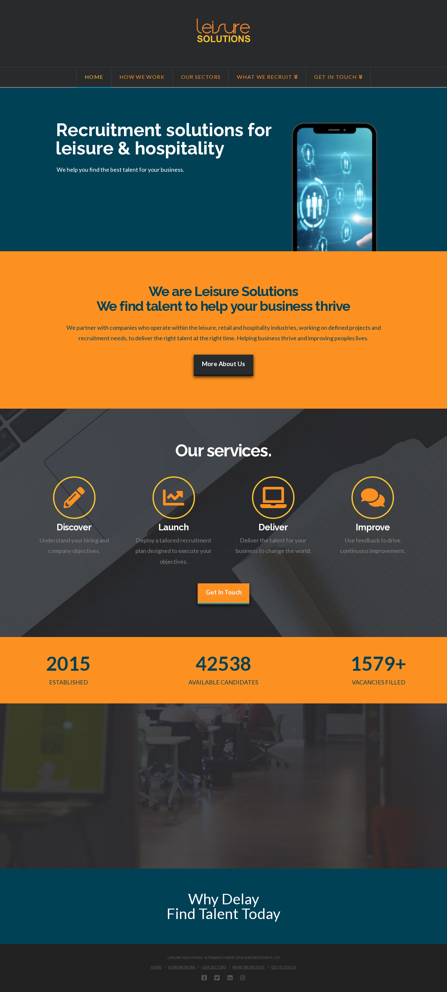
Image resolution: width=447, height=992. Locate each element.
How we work (181, 967)
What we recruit (248, 967)
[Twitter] (217, 978)
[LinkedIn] (230, 978)
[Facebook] (204, 978)
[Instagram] (242, 978)
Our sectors (214, 967)
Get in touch (283, 967)
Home (156, 967)
